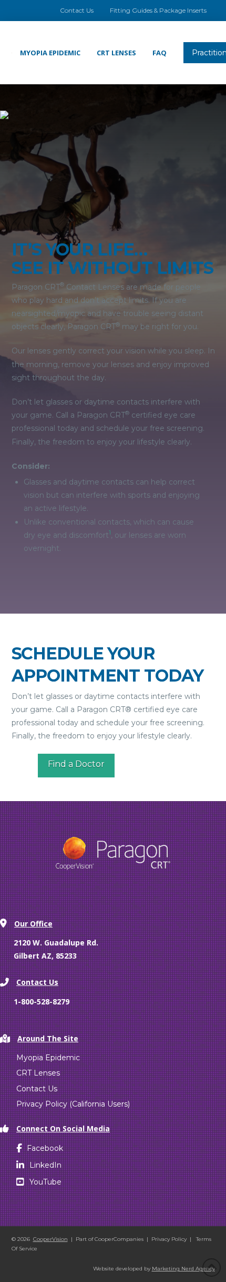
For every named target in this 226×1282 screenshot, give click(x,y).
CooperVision (50, 1239)
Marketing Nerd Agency (183, 1268)
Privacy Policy (169, 1239)
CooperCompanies (119, 1239)
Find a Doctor (76, 764)
